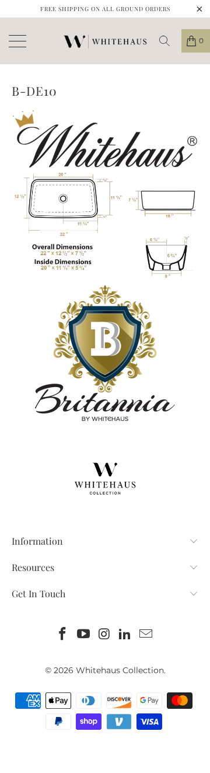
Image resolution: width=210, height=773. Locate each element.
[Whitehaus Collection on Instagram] (104, 635)
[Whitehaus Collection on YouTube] (83, 635)
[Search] (168, 41)
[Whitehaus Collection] (105, 41)
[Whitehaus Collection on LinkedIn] (125, 635)
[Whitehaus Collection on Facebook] (63, 635)
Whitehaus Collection (120, 670)
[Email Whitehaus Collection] (146, 635)
